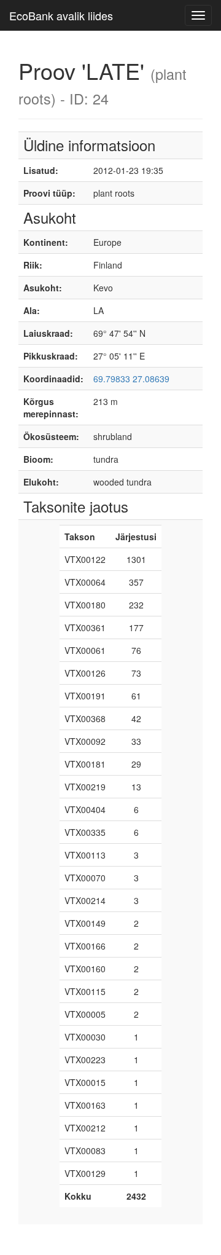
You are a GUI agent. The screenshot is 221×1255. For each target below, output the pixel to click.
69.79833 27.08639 (131, 378)
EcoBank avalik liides (61, 15)
